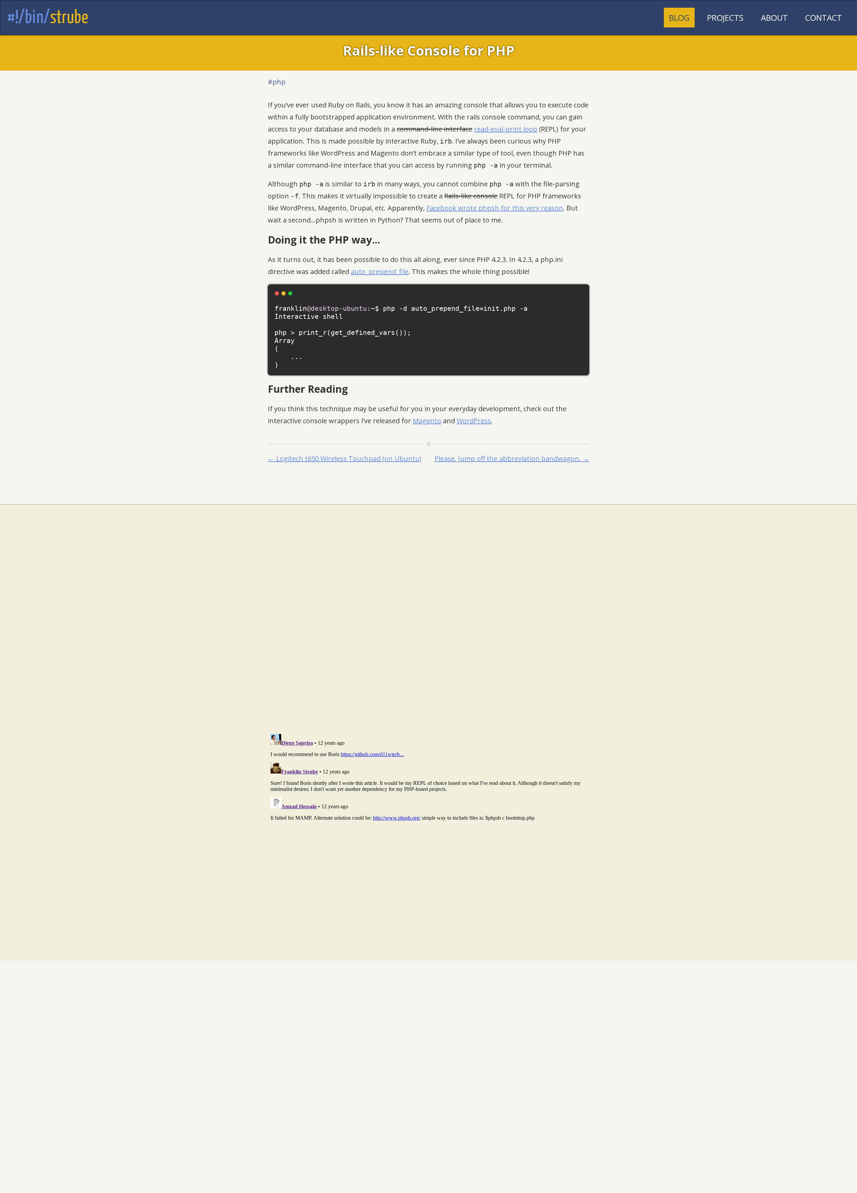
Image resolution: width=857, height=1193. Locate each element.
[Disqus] (428, 641)
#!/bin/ (47, 18)
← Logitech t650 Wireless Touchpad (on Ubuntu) (344, 458)
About (774, 17)
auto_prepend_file (379, 271)
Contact (823, 17)
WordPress (474, 420)
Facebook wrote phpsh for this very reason (494, 207)
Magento (427, 420)
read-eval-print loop (505, 128)
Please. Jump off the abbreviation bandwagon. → (512, 458)
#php (277, 82)
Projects (725, 17)
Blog (679, 17)
